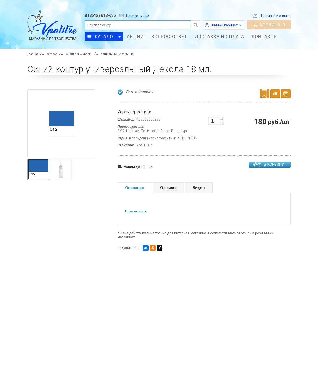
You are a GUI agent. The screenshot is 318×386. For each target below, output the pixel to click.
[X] (159, 248)
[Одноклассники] (153, 248)
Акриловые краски (79, 54)
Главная (32, 54)
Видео (199, 187)
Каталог (105, 36)
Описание (134, 187)
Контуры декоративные (117, 54)
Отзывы (168, 187)
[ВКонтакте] (146, 248)
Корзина (272, 24)
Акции (135, 36)
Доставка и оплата (275, 16)
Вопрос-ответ (169, 36)
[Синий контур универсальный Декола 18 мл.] (61, 123)
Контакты (265, 36)
